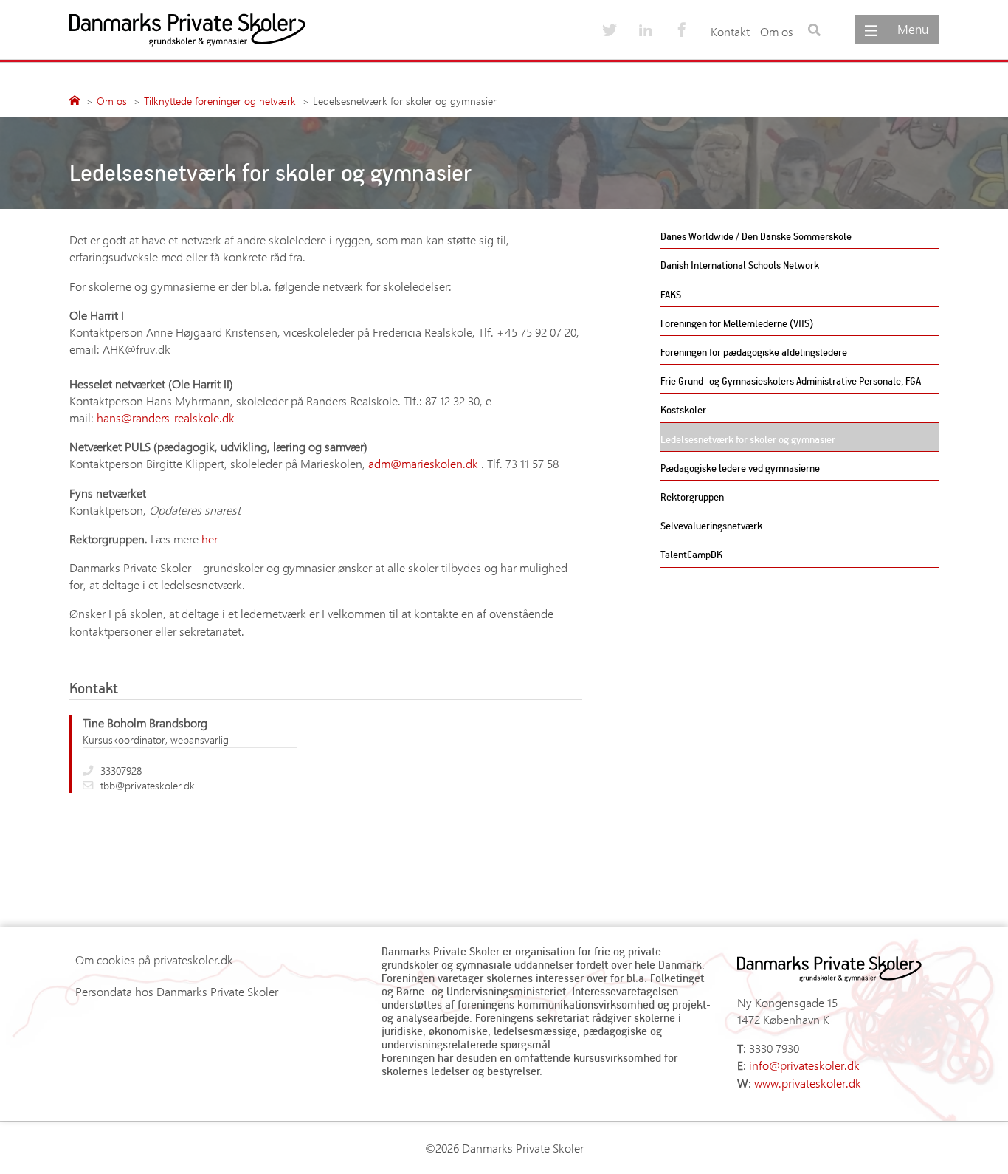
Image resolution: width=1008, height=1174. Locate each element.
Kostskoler (683, 409)
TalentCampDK (691, 554)
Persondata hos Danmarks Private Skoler (176, 991)
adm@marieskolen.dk (423, 463)
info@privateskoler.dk (804, 1065)
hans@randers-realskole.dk (166, 417)
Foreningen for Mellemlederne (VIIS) (736, 323)
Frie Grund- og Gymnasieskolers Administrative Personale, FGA (790, 381)
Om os (776, 31)
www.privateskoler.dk (807, 1083)
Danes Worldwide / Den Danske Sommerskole (756, 236)
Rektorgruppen (692, 497)
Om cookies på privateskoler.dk (154, 959)
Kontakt (730, 31)
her (209, 538)
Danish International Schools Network (739, 265)
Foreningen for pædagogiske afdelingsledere (753, 352)
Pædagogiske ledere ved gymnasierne (740, 468)
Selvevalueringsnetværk (711, 525)
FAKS (670, 294)
